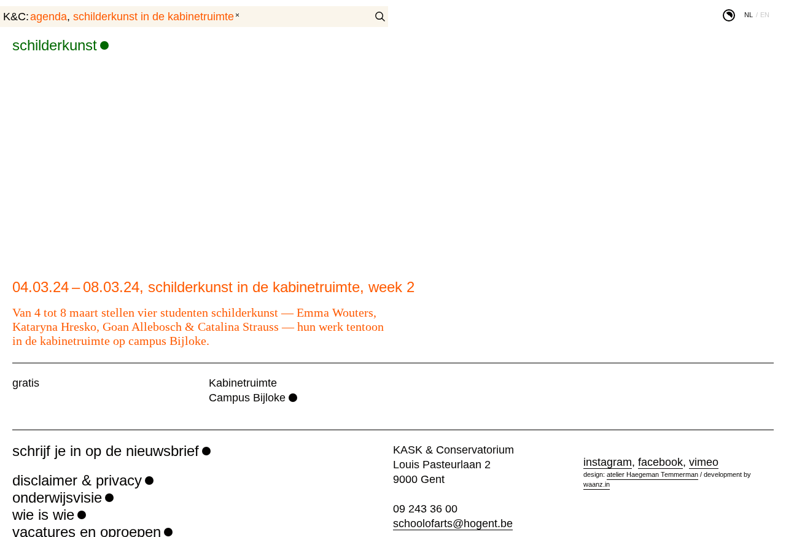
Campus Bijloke (247, 398)
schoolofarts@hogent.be (453, 523)
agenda (48, 16)
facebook (660, 462)
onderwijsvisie (57, 497)
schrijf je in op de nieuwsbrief (105, 450)
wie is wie (43, 514)
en (764, 14)
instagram (607, 462)
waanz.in (596, 484)
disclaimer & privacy (77, 480)
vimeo (703, 462)
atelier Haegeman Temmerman (652, 474)
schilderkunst (54, 45)
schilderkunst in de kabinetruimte (153, 16)
